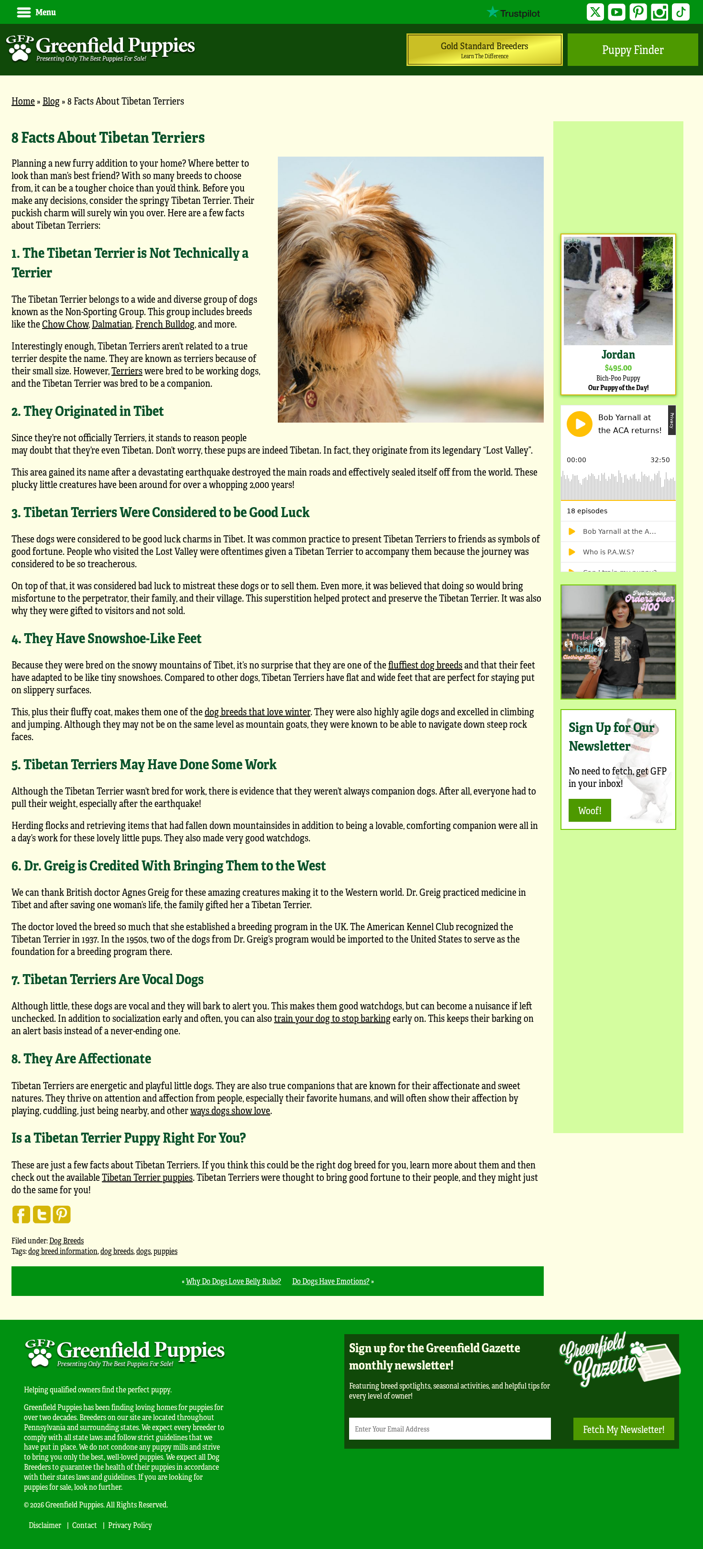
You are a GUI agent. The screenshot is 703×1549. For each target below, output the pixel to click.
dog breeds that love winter (257, 711)
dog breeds (116, 1250)
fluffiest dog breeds (425, 664)
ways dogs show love (230, 1110)
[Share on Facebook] (21, 1214)
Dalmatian (112, 323)
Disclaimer (45, 1524)
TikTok (681, 12)
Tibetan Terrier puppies (147, 1177)
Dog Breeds (66, 1240)
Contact (84, 1524)
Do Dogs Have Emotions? (331, 1280)
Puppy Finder (633, 49)
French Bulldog (165, 323)
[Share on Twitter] (42, 1214)
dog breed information (63, 1250)
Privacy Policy (130, 1524)
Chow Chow (65, 323)
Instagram (660, 12)
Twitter (595, 12)
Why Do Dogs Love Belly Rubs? (233, 1280)
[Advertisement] (618, 176)
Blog (51, 100)
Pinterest (638, 12)
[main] (277, 711)
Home (23, 100)
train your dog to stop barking (332, 1018)
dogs (143, 1250)
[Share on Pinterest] (62, 1214)
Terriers (127, 370)
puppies (165, 1250)
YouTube (617, 12)
